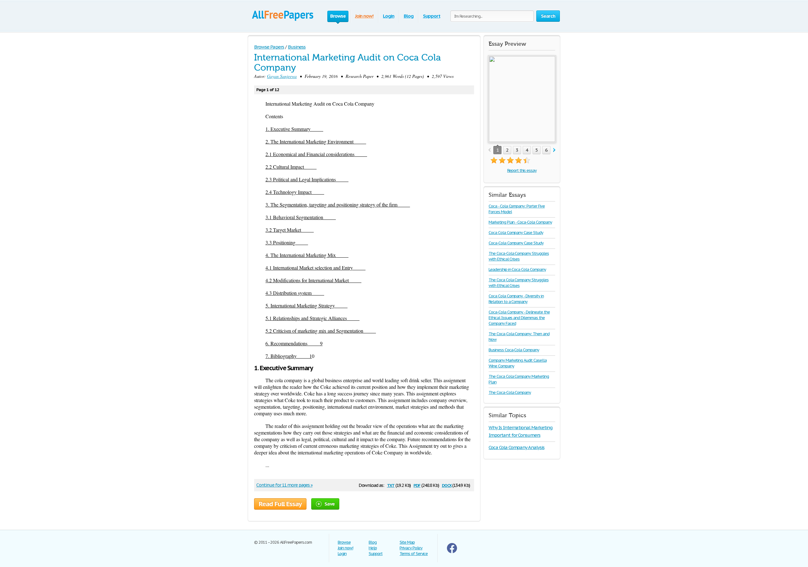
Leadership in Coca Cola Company (517, 269)
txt (391, 484)
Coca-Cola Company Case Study (516, 243)
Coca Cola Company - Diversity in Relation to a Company (516, 298)
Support (431, 16)
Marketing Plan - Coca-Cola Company (520, 222)
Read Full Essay (280, 504)
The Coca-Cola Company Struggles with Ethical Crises (519, 256)
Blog (408, 16)
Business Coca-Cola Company (514, 350)
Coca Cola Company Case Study (516, 232)
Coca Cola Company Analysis (516, 447)
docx (447, 484)
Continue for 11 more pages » (284, 485)
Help (373, 548)
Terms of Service (414, 553)
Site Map (407, 542)
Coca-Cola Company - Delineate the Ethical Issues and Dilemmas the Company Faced (519, 317)
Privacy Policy (411, 548)
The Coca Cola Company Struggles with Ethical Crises (519, 282)
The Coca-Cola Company (510, 392)
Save (329, 504)
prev (489, 150)
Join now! (364, 16)
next (554, 150)
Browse (344, 542)
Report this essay (522, 170)
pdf (416, 484)
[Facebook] (452, 551)
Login (388, 16)
